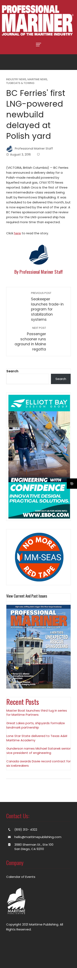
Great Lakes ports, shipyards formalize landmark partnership (35, 725)
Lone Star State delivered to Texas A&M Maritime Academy (36, 738)
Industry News (16, 79)
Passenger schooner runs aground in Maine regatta (30, 339)
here (17, 233)
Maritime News (37, 79)
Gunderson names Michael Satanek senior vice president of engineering (38, 750)
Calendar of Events (20, 877)
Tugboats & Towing (20, 83)
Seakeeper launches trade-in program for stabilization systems (47, 306)
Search (12, 371)
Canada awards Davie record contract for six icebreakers (38, 763)
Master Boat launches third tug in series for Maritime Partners (36, 712)
